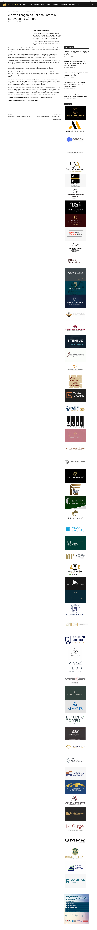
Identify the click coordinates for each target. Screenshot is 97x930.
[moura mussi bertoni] (75, 874)
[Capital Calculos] (75, 589)
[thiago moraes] (75, 468)
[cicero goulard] (75, 522)
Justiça (30, 4)
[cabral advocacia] (75, 887)
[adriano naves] (75, 616)
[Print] (26, 25)
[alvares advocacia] (75, 401)
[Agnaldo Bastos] (75, 119)
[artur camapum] (75, 807)
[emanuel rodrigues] (75, 780)
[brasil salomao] (75, 536)
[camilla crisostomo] (75, 442)
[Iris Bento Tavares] (75, 739)
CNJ (78, 4)
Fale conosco (41, 1)
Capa (20, 1)
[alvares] (75, 713)
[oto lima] (75, 603)
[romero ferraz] (75, 699)
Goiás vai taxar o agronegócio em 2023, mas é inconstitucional (19, 117)
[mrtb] (75, 428)
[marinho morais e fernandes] (75, 374)
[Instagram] (90, 1)
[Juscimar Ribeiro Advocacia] (75, 645)
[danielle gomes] (75, 213)
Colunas (23, 4)
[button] (92, 4)
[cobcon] (75, 146)
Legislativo (63, 4)
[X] (93, 1)
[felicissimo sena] (75, 361)
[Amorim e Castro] (75, 686)
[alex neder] (75, 509)
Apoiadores (30, 1)
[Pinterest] (16, 25)
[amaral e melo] (75, 415)
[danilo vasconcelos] (75, 766)
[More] (34, 25)
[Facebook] (88, 1)
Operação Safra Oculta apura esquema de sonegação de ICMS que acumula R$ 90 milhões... (76, 52)
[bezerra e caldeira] (75, 307)
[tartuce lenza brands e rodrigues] (75, 672)
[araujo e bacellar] (75, 576)
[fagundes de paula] (75, 294)
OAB (48, 4)
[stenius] (75, 348)
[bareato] (75, 820)
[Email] (23, 25)
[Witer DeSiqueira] (75, 793)
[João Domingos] (75, 227)
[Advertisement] (75, 22)
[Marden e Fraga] (75, 334)
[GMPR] (75, 847)
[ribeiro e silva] (75, 753)
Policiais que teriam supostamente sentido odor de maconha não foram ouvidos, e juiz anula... (75, 63)
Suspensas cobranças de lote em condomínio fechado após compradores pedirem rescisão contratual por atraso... (76, 94)
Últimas (46, 1)
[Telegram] (30, 25)
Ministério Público (39, 4)
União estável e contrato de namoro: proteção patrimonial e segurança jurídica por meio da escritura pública (49, 118)
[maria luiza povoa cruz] (75, 186)
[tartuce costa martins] (75, 267)
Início (9, 11)
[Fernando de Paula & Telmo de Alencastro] (75, 280)
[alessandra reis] (75, 455)
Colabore (35, 1)
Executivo (55, 4)
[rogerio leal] (75, 860)
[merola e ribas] (75, 562)
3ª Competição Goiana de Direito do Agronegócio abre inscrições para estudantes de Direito (74, 84)
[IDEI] (77, 632)
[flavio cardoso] (75, 495)
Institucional (24, 1)
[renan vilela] (75, 159)
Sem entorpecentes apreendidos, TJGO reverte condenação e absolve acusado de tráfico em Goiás (76, 73)
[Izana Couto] (75, 254)
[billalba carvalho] (75, 482)
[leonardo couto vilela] (75, 200)
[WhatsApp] (20, 25)
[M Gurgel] (75, 833)
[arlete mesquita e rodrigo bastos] (75, 240)
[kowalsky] (75, 659)
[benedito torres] (75, 726)
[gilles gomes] (75, 549)
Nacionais (72, 4)
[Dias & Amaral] (75, 173)
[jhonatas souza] (75, 321)
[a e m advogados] (75, 132)
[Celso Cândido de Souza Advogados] (75, 388)
